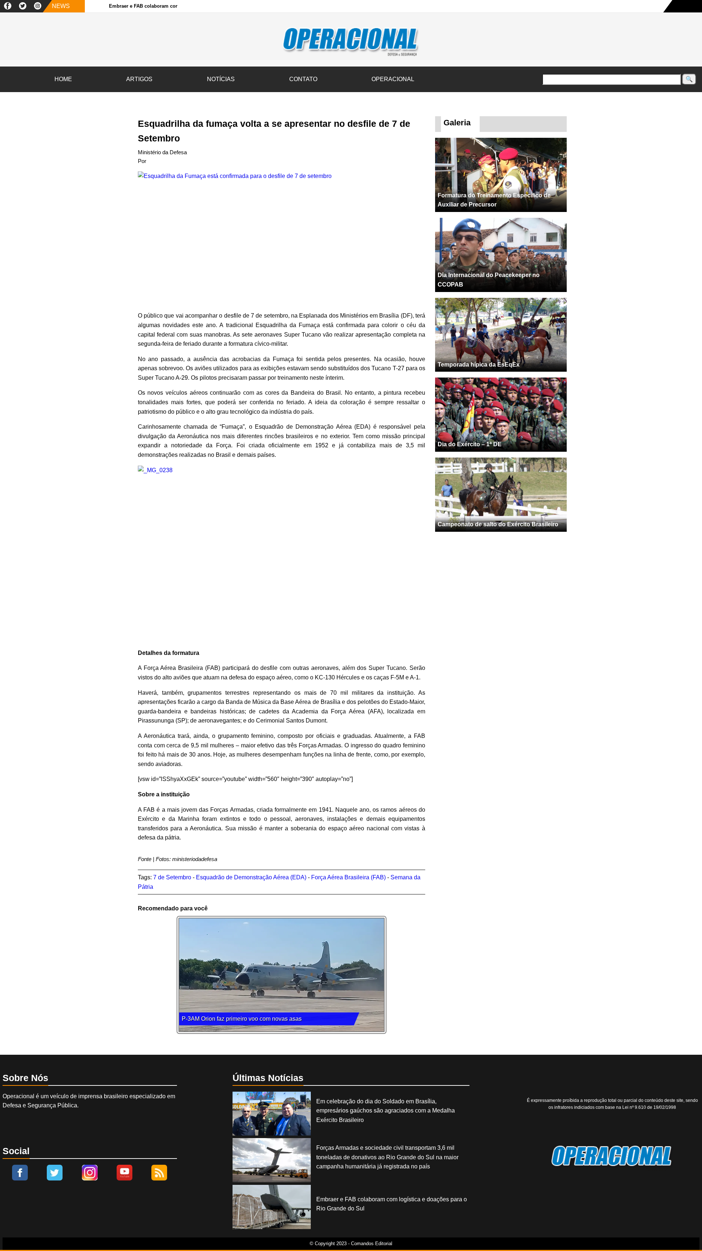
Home (63, 79)
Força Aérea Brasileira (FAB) (348, 877)
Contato (303, 79)
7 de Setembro (172, 877)
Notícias (221, 79)
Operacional (392, 79)
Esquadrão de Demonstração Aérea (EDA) (251, 877)
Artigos (139, 79)
